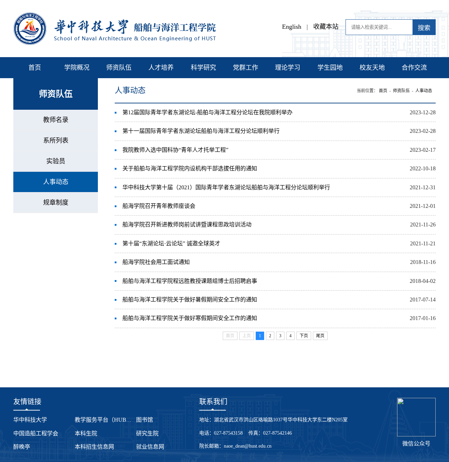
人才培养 (161, 67)
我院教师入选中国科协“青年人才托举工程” (175, 150)
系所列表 (55, 140)
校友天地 (372, 67)
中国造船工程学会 (35, 433)
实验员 (55, 161)
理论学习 (287, 67)
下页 (304, 335)
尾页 (320, 335)
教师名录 (55, 119)
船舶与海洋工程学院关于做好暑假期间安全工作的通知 (189, 300)
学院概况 (76, 67)
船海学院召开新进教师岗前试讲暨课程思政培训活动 (187, 224)
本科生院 (86, 433)
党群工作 (245, 67)
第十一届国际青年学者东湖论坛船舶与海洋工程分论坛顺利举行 (201, 131)
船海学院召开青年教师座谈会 (158, 206)
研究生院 (147, 433)
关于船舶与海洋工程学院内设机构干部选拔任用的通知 (189, 168)
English (291, 26)
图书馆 (144, 420)
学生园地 (330, 67)
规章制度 (55, 202)
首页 (34, 67)
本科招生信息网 (94, 447)
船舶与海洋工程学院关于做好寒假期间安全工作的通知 (189, 318)
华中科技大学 (30, 420)
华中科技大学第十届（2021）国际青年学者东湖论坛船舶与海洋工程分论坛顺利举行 (226, 187)
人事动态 (55, 181)
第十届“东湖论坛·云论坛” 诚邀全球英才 (171, 243)
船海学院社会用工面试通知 (156, 262)
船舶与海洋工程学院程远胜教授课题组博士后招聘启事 (189, 281)
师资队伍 (119, 67)
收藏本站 (326, 26)
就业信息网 (150, 447)
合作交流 (414, 67)
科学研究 (203, 67)
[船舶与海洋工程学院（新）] (114, 16)
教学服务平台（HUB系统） (109, 420)
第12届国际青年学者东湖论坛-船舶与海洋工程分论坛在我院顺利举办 (207, 112)
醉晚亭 (21, 447)
